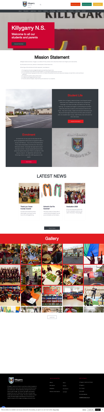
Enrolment (65, 388)
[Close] (102, 410)
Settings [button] (84, 409)
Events (64, 385)
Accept (97, 409)
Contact (65, 391)
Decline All (90, 409)
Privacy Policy (56, 409)
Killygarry (31, 3)
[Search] (40, 4)
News (64, 382)
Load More (52, 317)
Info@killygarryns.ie (84, 397)
